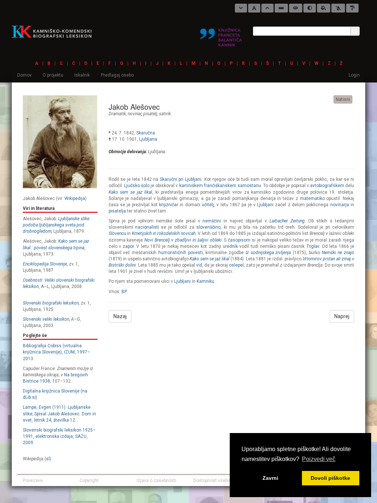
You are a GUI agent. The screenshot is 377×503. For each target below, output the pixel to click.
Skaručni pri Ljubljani (180, 179)
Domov (24, 75)
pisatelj (150, 113)
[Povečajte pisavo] (267, 8)
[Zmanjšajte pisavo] (241, 8)
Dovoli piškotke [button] (330, 478)
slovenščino (208, 227)
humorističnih (172, 252)
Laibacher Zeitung (287, 221)
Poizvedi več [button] (318, 459)
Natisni (343, 99)
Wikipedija (74, 198)
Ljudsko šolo (136, 185)
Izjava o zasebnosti (156, 480)
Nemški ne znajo (338, 252)
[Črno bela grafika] (352, 8)
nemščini (211, 221)
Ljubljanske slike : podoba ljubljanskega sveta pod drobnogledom (57, 225)
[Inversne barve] (323, 8)
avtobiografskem (327, 185)
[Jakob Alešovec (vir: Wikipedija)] (60, 141)
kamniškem (191, 185)
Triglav (312, 246)
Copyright (89, 480)
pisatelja (117, 211)
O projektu (53, 75)
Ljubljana (148, 139)
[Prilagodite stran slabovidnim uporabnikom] (295, 8)
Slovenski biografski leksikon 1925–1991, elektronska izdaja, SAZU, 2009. (59, 436)
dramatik (117, 113)
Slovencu (117, 233)
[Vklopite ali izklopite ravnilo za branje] (281, 8)
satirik (165, 113)
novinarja (339, 204)
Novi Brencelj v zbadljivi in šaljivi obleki (182, 240)
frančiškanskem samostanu (232, 185)
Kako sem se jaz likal (130, 192)
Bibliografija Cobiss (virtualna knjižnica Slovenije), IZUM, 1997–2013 (56, 352)
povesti (195, 252)
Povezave (33, 480)
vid (199, 265)
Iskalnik (82, 75)
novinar (134, 113)
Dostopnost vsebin (212, 480)
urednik (230, 246)
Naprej (341, 316)
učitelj (208, 204)
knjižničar (168, 204)
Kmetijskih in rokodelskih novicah (163, 233)
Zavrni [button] (270, 478)
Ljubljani (265, 204)
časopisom (239, 240)
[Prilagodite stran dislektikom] (309, 8)
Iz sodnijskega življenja (268, 252)
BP (124, 291)
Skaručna (145, 133)
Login (354, 75)
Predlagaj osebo (117, 75)
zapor (128, 246)
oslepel (236, 265)
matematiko (312, 198)
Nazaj (120, 316)
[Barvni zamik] (338, 8)
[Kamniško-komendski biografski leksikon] (55, 31)
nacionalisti (147, 227)
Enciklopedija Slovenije (45, 264)
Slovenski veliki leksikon (46, 319)
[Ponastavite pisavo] (254, 8)
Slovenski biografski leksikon (51, 303)
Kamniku (205, 281)
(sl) (48, 458)
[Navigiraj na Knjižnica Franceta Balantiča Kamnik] (221, 34)
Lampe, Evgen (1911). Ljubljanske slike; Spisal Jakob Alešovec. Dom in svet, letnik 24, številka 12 (59, 413)
